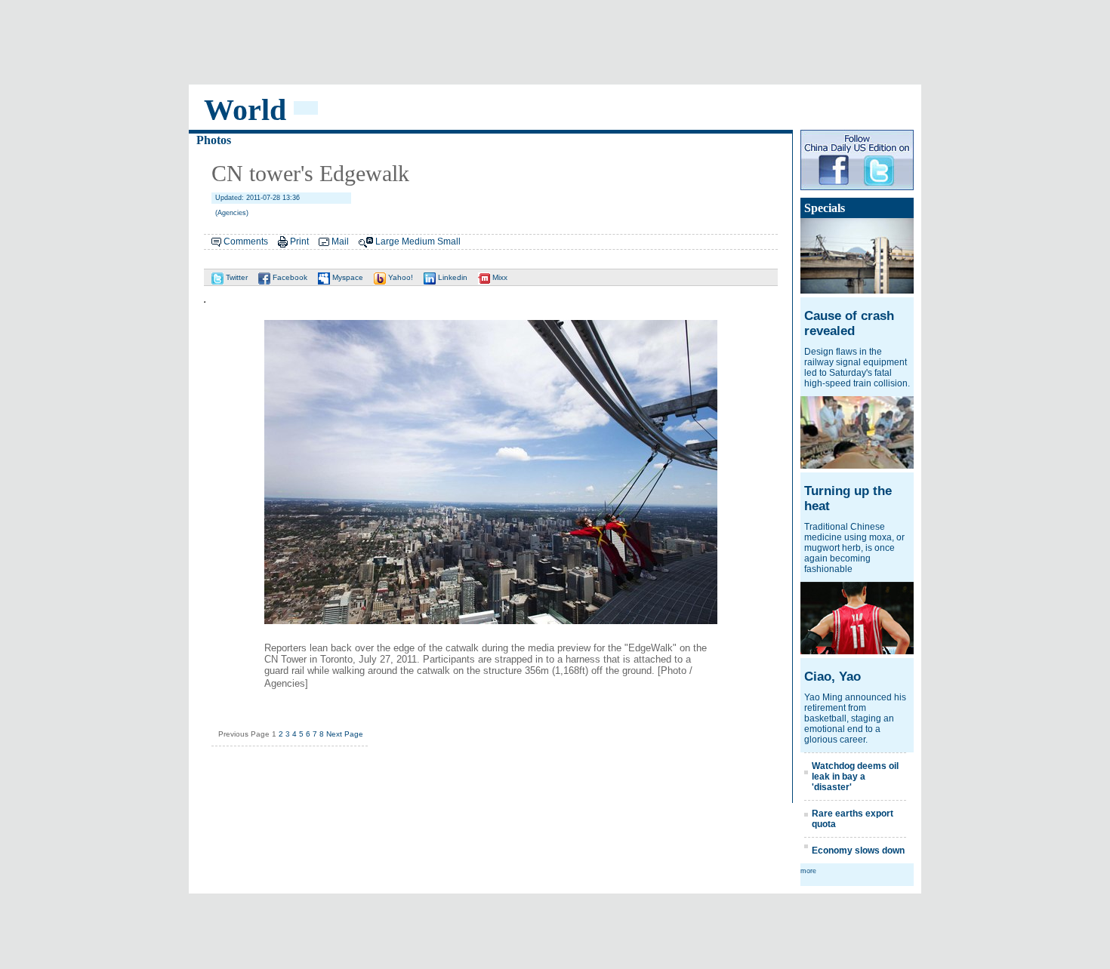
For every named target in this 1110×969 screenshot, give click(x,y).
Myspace (346, 277)
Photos (213, 140)
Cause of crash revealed (849, 323)
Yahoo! (399, 277)
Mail (340, 241)
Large (387, 241)
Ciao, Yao (832, 676)
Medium (418, 241)
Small (449, 241)
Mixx (498, 277)
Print (299, 241)
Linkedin (451, 277)
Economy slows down (858, 850)
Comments (246, 241)
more (808, 871)
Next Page (344, 734)
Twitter (236, 277)
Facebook (288, 277)
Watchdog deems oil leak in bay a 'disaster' (855, 776)
